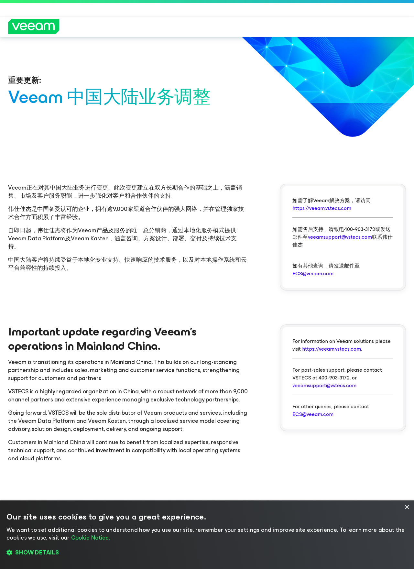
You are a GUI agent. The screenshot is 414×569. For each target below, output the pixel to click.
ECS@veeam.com (312, 273)
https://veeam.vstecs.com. (332, 349)
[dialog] (207, 534)
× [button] (406, 507)
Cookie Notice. (90, 537)
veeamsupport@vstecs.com (340, 237)
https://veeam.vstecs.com (321, 208)
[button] (207, 553)
